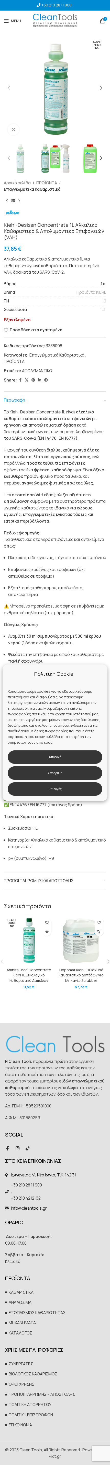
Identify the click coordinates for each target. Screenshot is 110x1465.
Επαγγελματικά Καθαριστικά (32, 189)
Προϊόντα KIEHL (91, 292)
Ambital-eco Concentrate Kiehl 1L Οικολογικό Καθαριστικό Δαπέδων (29, 975)
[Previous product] (7, 201)
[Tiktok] (27, 1148)
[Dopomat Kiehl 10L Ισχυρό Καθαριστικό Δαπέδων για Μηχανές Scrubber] (81, 940)
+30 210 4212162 (26, 1198)
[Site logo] (55, 20)
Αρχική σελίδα (17, 183)
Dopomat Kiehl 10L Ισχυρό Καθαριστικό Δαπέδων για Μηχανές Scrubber (81, 975)
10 (104, 301)
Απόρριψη (55, 773)
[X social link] (26, 380)
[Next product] (19, 201)
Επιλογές (55, 789)
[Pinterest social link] (33, 380)
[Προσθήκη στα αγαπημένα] (46, 922)
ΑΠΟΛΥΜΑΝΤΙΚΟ (37, 371)
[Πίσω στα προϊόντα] (13, 201)
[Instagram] (17, 1148)
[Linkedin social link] (40, 380)
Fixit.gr (55, 1456)
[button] (9, 88)
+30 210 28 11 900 (56, 5)
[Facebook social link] (20, 380)
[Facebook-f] (7, 1148)
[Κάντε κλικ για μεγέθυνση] (13, 129)
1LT (103, 309)
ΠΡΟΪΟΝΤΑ (46, 183)
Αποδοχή (55, 757)
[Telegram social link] (46, 380)
